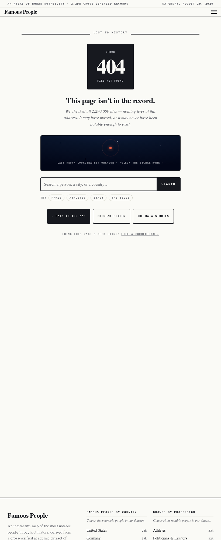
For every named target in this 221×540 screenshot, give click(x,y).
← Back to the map (69, 215)
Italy (98, 197)
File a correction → (140, 234)
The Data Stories (153, 215)
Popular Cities (112, 215)
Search (168, 184)
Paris (56, 197)
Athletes (77, 197)
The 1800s (121, 197)
